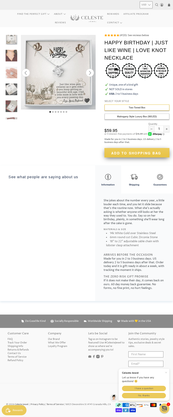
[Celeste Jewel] (86, 18)
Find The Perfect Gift (31, 14)
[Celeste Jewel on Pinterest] (102, 357)
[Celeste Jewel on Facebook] (93, 357)
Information (108, 184)
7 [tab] (66, 112)
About (58, 14)
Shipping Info (15, 346)
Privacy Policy (38, 404)
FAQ (10, 339)
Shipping (134, 184)
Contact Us (14, 353)
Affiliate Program (136, 14)
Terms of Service (17, 356)
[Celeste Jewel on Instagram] (98, 357)
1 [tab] (50, 112)
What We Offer (57, 342)
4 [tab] (58, 112)
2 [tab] (53, 112)
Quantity (152, 124)
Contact (113, 22)
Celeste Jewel (21, 404)
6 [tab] (63, 112)
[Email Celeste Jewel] (89, 357)
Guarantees (160, 184)
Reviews (60, 22)
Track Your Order (17, 342)
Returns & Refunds (18, 349)
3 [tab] (55, 112)
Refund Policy (15, 360)
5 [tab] (61, 112)
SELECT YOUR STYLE (116, 101)
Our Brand (54, 339)
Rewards (113, 14)
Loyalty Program (57, 346)
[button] (164, 408)
